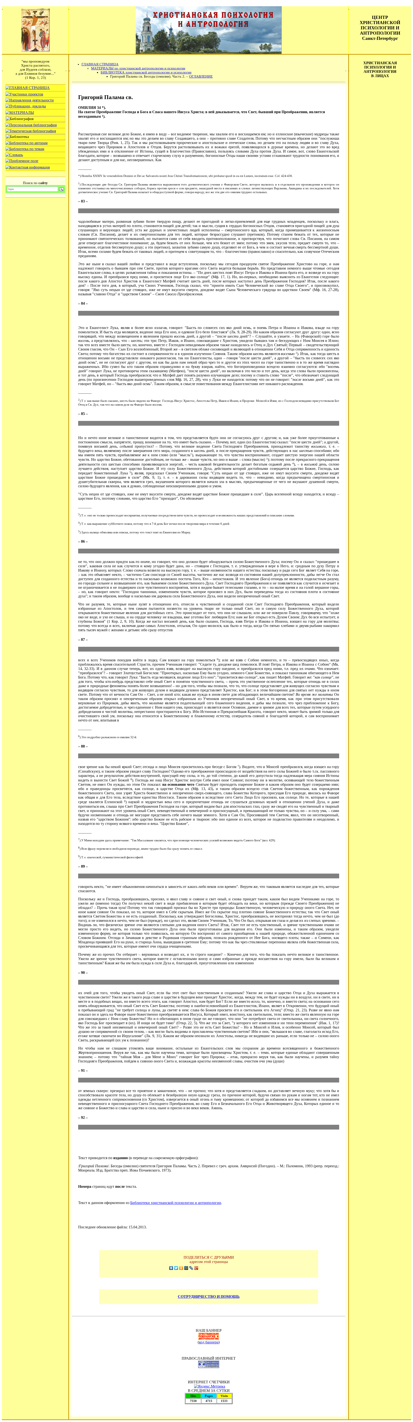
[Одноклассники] (181, 1268)
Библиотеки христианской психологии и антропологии (175, 1203)
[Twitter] (176, 1268)
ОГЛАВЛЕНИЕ (201, 76)
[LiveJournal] (191, 1268)
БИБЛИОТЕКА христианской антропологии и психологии (146, 72)
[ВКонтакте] (171, 1268)
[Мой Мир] (186, 1268)
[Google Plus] (196, 1268)
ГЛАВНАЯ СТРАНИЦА (100, 64)
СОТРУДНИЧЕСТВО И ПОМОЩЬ (209, 1297)
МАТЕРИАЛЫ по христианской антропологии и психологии (138, 68)
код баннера (208, 1342)
